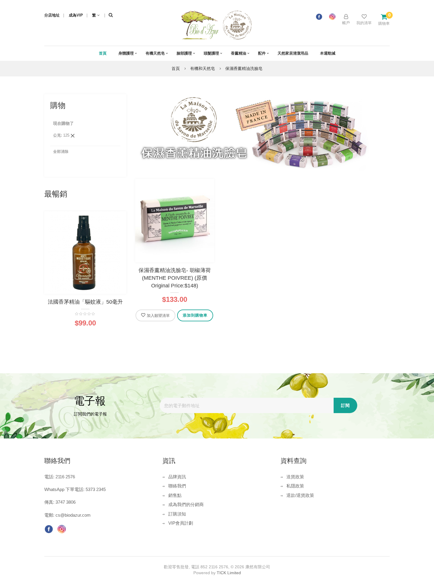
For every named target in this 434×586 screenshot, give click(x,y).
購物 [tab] (58, 105)
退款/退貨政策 (300, 495)
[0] (384, 16)
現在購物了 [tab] (63, 123)
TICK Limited (229, 572)
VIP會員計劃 (180, 523)
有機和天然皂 (203, 68)
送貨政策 (295, 476)
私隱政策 (295, 485)
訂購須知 (177, 513)
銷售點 (175, 495)
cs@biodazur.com (73, 515)
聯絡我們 (177, 485)
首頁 (176, 68)
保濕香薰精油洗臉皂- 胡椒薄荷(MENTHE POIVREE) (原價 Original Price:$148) (174, 277)
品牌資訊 (177, 476)
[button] (155, 315)
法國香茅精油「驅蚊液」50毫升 (85, 302)
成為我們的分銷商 (186, 504)
